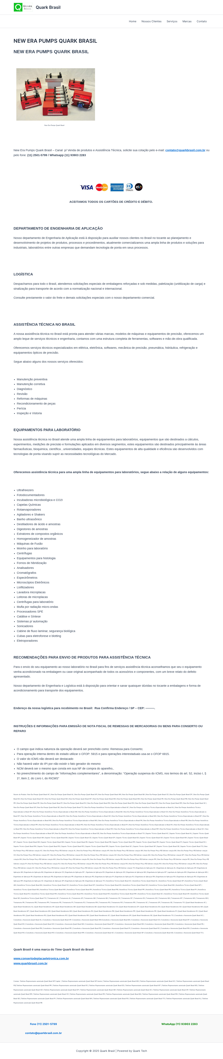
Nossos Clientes (151, 21)
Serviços (172, 21)
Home (132, 21)
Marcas (187, 21)
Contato (202, 21)
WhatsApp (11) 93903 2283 (179, 1024)
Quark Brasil (48, 7)
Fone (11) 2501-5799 (43, 1024)
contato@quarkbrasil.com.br (43, 1033)
